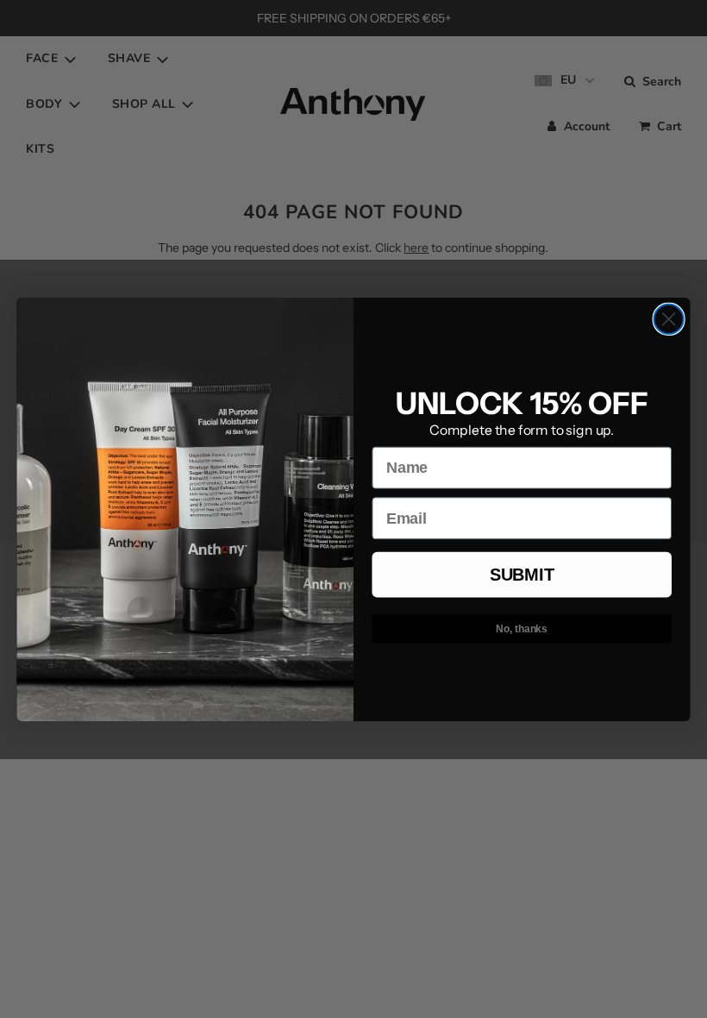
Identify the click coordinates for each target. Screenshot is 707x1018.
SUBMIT (522, 574)
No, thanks (521, 628)
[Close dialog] (669, 318)
